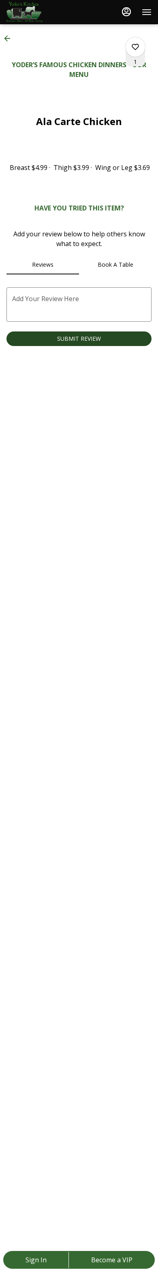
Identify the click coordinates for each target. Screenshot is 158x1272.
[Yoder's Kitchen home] (42, 12)
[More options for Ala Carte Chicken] (135, 47)
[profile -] (126, 12)
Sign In (36, 1259)
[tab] (42, 264)
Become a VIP (111, 1259)
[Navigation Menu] (147, 12)
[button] (9, 38)
